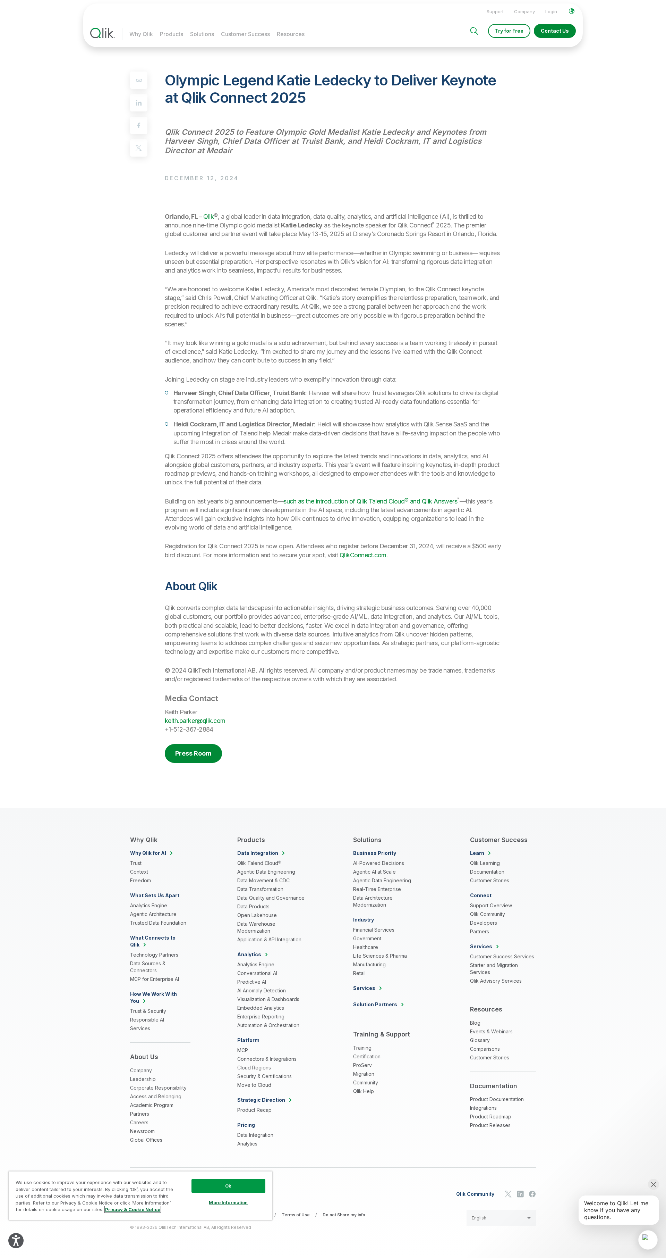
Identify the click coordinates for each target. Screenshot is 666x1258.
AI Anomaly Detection (261, 990)
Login (551, 11)
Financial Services (373, 930)
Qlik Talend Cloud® (259, 863)
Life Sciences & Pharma (380, 956)
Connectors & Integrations (267, 1059)
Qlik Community (487, 914)
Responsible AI (147, 1020)
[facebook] (138, 125)
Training (362, 1048)
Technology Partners (154, 955)
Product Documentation (497, 1099)
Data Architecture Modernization (373, 901)
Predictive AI (251, 982)
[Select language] (571, 11)
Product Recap (254, 1110)
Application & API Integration (269, 939)
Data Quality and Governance (271, 898)
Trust (136, 863)
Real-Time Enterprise (377, 889)
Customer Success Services (502, 956)
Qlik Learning (485, 863)
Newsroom (142, 1131)
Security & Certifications (264, 1076)
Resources (291, 34)
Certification (367, 1056)
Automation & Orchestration (268, 1025)
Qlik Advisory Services (496, 981)
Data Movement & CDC (263, 880)
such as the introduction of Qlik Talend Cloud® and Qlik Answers (370, 501)
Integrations (483, 1108)
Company (524, 11)
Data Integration (255, 1135)
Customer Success (245, 34)
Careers (139, 1122)
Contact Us (555, 31)
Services (140, 1028)
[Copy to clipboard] (138, 80)
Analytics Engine (148, 905)
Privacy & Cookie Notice (132, 1209)
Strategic (261, 1100)
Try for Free (509, 31)
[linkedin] (138, 102)
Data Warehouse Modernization (256, 927)
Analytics (247, 1144)
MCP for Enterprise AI (154, 979)
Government (367, 938)
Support (495, 11)
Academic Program (151, 1105)
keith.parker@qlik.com (195, 720)
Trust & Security (148, 1011)
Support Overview (491, 905)
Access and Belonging (155, 1096)
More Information (228, 1202)
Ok (228, 1186)
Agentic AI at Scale (374, 872)
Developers (483, 923)
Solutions (202, 34)
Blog (475, 1023)
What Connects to (153, 941)
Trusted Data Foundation (158, 923)
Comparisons (485, 1049)
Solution (375, 1004)
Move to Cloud (254, 1085)
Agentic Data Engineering (266, 872)
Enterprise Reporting (260, 1016)
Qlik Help (363, 1091)
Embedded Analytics (260, 1008)
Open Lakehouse (257, 915)
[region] (140, 1195)
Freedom (140, 880)
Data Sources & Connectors (147, 966)
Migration (363, 1074)
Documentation (487, 872)
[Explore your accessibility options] (16, 1240)
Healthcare (365, 947)
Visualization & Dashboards (268, 999)
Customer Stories (489, 880)
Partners (139, 1114)
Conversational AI (257, 973)
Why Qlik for (148, 853)
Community (365, 1082)
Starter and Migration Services (494, 968)
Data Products (253, 906)
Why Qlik (141, 34)
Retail (359, 973)
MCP (242, 1050)
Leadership (143, 1079)
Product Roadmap (490, 1116)
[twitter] (138, 148)
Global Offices (146, 1140)
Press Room (193, 753)
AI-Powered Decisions (378, 863)
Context (139, 872)
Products (171, 34)
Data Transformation (260, 889)
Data (257, 853)
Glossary (480, 1040)
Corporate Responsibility (158, 1088)
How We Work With (153, 997)
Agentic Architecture (153, 914)
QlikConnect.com (363, 555)
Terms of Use (296, 1214)
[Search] (474, 31)
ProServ (362, 1065)
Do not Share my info (344, 1214)
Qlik (208, 216)
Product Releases (490, 1125)
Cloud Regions (254, 1067)
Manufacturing (369, 964)
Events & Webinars (491, 1031)
